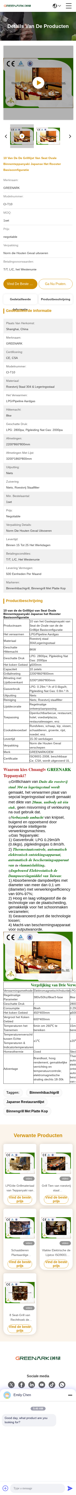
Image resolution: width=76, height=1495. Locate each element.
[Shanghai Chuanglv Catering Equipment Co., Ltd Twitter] (11, 1384)
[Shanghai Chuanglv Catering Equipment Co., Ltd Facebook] (21, 1384)
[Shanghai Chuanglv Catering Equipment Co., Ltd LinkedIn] (31, 1384)
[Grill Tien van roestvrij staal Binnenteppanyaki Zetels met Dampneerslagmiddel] (56, 1163)
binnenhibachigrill (44, 1092)
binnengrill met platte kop (27, 1111)
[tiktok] (52, 1384)
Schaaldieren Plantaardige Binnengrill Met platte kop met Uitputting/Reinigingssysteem (20, 1253)
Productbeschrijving (55, 299)
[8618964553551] (62, 1384)
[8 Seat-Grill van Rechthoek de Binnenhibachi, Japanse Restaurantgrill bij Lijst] (20, 1292)
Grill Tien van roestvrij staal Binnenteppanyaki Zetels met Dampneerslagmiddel (56, 1188)
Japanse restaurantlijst (25, 1102)
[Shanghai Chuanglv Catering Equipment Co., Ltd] (17, 6)
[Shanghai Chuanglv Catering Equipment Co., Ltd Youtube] (42, 1384)
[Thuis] (38, 1363)
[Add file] (5, 1488)
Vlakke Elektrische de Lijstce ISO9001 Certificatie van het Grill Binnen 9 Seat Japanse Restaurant (56, 1253)
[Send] (70, 1488)
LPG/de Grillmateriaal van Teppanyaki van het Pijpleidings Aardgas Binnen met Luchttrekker (19, 1188)
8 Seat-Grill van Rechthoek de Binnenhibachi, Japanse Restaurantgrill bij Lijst (20, 1317)
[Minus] (70, 1395)
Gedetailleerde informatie (20, 301)
